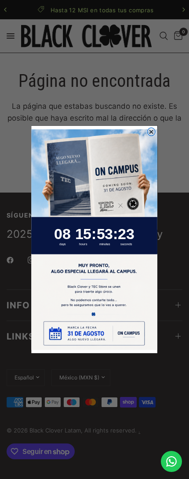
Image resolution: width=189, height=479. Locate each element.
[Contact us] (171, 461)
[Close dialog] (152, 132)
